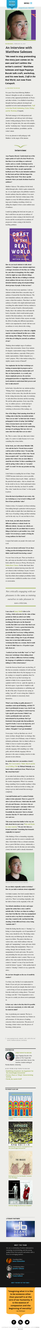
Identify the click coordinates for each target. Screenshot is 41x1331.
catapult (21, 1038)
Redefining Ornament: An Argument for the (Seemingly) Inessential (19, 1072)
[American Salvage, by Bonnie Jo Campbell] (20, 1192)
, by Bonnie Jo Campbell (20, 1205)
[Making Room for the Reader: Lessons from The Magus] (20, 1163)
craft (25, 1038)
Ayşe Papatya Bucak (13, 88)
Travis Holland (18, 1276)
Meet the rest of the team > (20, 1283)
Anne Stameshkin (19, 1261)
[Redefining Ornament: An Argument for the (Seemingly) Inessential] (20, 1133)
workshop (24, 1040)
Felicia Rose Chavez (12, 565)
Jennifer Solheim (18, 1268)
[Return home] (12, 5)
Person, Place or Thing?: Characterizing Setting (19, 1076)
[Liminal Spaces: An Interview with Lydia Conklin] (20, 1104)
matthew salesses (16, 1040)
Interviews (9, 44)
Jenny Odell (18, 611)
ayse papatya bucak (12, 1038)
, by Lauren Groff (14, 1079)
